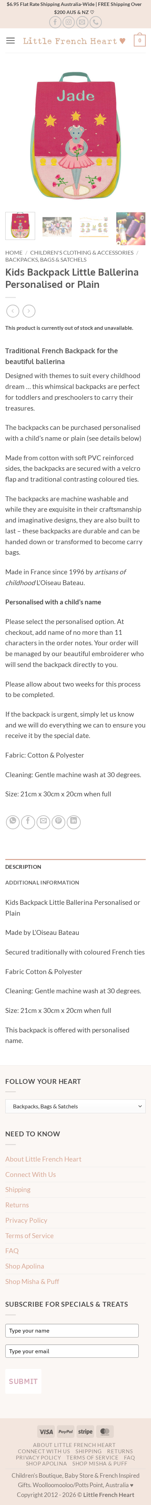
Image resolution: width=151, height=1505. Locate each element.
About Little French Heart (43, 1159)
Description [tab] (23, 867)
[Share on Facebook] (28, 822)
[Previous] (17, 137)
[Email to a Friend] (44, 822)
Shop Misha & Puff (32, 1281)
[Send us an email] (82, 22)
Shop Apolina (24, 1266)
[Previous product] (28, 311)
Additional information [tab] (42, 882)
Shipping (18, 1189)
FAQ (12, 1251)
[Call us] (96, 22)
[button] (10, 40)
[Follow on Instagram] (69, 22)
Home (13, 252)
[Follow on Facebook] (55, 22)
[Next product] (12, 311)
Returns (17, 1205)
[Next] (134, 137)
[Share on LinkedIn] (74, 822)
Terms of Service (29, 1235)
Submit (23, 1381)
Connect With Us (30, 1174)
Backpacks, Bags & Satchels (45, 259)
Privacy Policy (26, 1220)
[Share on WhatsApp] (13, 822)
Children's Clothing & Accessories (81, 252)
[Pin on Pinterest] (59, 822)
